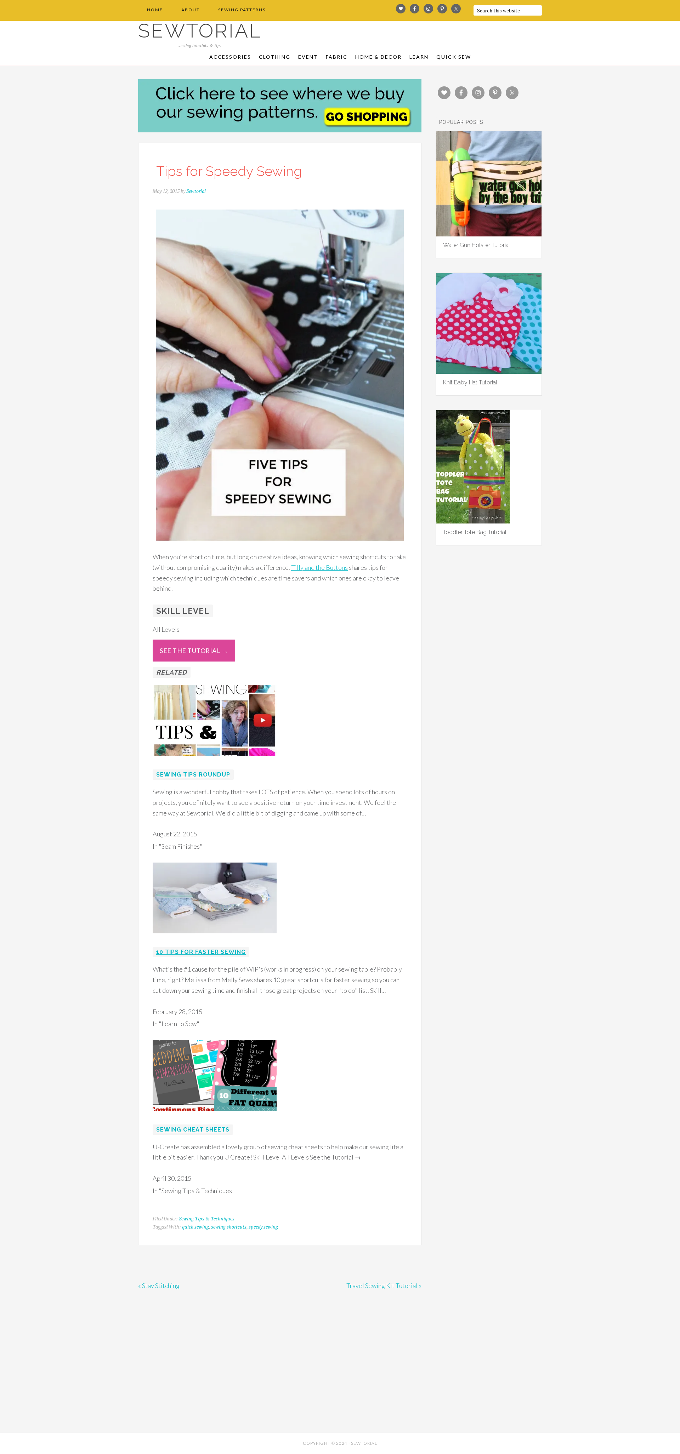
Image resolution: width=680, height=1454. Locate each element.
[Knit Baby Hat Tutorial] (489, 371)
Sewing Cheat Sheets (193, 1129)
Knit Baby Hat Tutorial (470, 382)
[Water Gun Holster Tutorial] (489, 234)
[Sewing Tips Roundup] (215, 760)
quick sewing (195, 1226)
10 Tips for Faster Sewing (201, 952)
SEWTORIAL (200, 30)
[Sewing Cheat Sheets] (215, 1115)
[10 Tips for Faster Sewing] (215, 938)
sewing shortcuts (228, 1226)
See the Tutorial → (194, 650)
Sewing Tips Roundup (193, 774)
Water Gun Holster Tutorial (476, 245)
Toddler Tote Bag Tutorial (474, 532)
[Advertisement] (202, 1377)
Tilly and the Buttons (319, 567)
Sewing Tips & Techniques (206, 1218)
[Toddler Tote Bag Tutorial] (473, 521)
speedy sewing (263, 1226)
